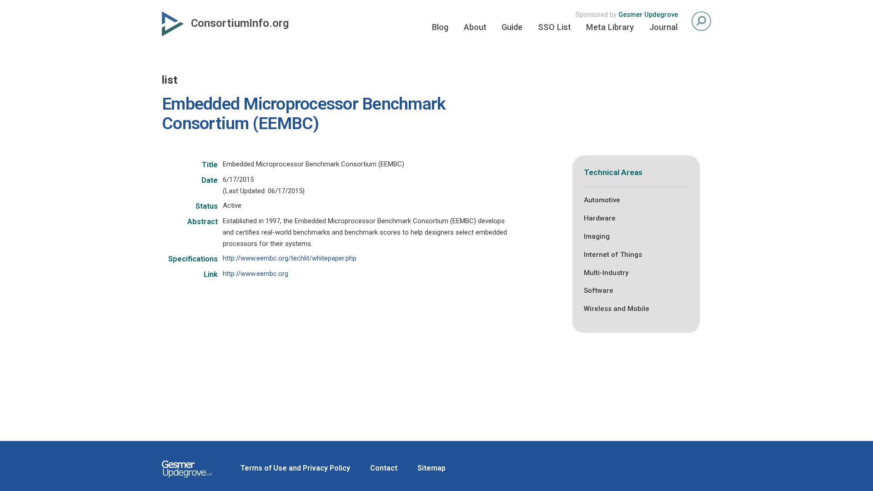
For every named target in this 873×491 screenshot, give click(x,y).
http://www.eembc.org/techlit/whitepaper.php (289, 258)
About (475, 27)
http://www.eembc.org (255, 274)
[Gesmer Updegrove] (187, 479)
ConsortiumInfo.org (240, 23)
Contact (383, 468)
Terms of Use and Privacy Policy (295, 468)
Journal (663, 27)
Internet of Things (613, 255)
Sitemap (431, 468)
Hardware (600, 218)
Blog (440, 27)
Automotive (602, 200)
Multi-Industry (606, 273)
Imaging (597, 236)
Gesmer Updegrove (648, 15)
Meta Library (610, 27)
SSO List (554, 27)
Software (598, 290)
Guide (512, 27)
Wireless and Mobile (616, 309)
